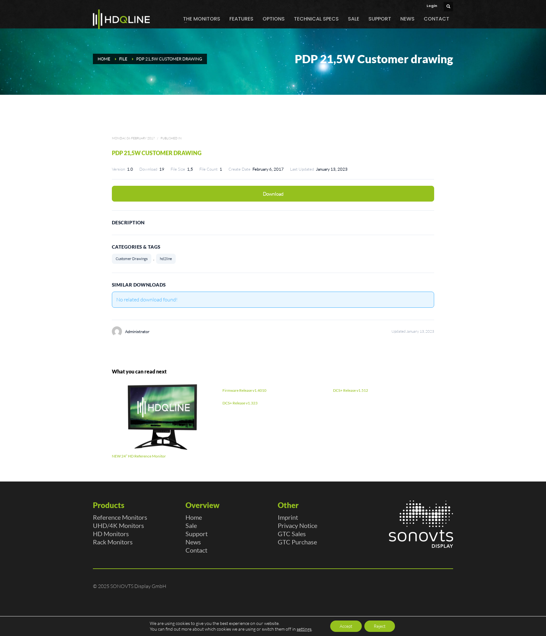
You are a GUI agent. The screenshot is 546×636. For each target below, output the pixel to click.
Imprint (288, 517)
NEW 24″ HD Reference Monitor (139, 456)
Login (432, 5)
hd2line (166, 258)
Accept (346, 626)
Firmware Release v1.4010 (244, 390)
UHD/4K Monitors (118, 525)
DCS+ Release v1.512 (350, 390)
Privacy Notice (297, 525)
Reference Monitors (120, 517)
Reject (379, 626)
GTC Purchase (297, 542)
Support (196, 533)
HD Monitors (111, 533)
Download (273, 194)
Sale (191, 525)
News (193, 542)
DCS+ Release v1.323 (240, 403)
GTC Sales (292, 533)
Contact (196, 550)
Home (193, 517)
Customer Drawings (132, 258)
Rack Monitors (113, 542)
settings (304, 629)
